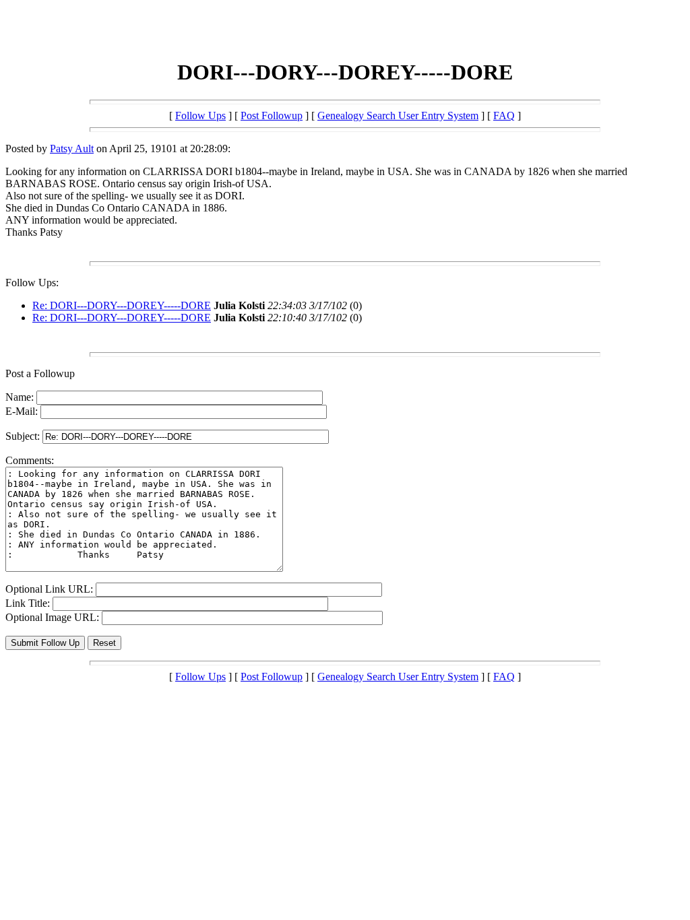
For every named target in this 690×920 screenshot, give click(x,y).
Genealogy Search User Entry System (397, 115)
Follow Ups (200, 115)
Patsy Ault (72, 148)
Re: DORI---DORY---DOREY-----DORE (121, 305)
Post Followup (272, 115)
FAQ (504, 115)
